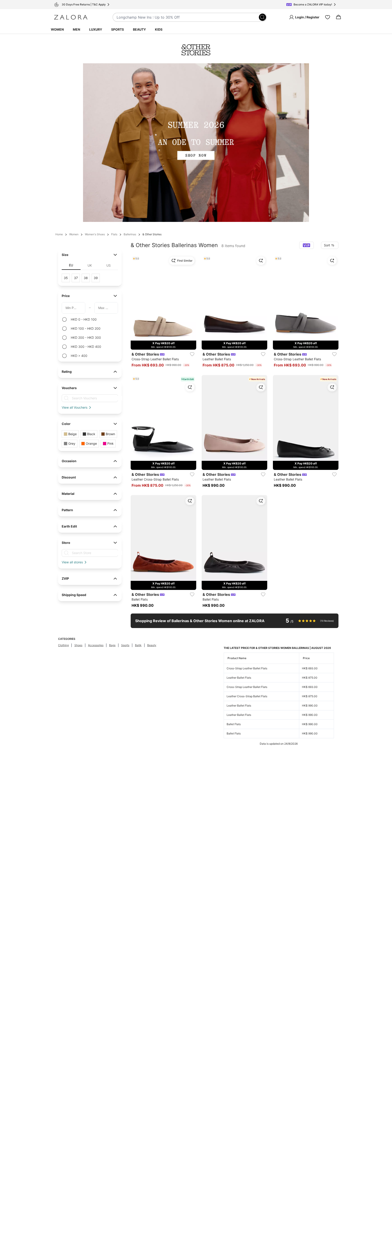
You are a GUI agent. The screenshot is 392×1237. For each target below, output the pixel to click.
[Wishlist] (327, 17)
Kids (158, 29)
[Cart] (338, 17)
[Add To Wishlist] (192, 354)
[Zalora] (71, 17)
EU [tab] (71, 265)
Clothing (63, 645)
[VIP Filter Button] (306, 245)
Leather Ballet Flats (239, 677)
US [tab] (108, 265)
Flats (114, 234)
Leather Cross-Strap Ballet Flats (247, 696)
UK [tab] (90, 265)
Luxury (95, 29)
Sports (117, 29)
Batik (138, 645)
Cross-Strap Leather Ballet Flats (247, 668)
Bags (112, 645)
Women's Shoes (95, 234)
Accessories (95, 645)
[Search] (262, 17)
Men (76, 29)
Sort (327, 245)
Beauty (139, 29)
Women (57, 29)
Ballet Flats (234, 724)
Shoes (78, 645)
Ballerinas (130, 234)
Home (59, 234)
